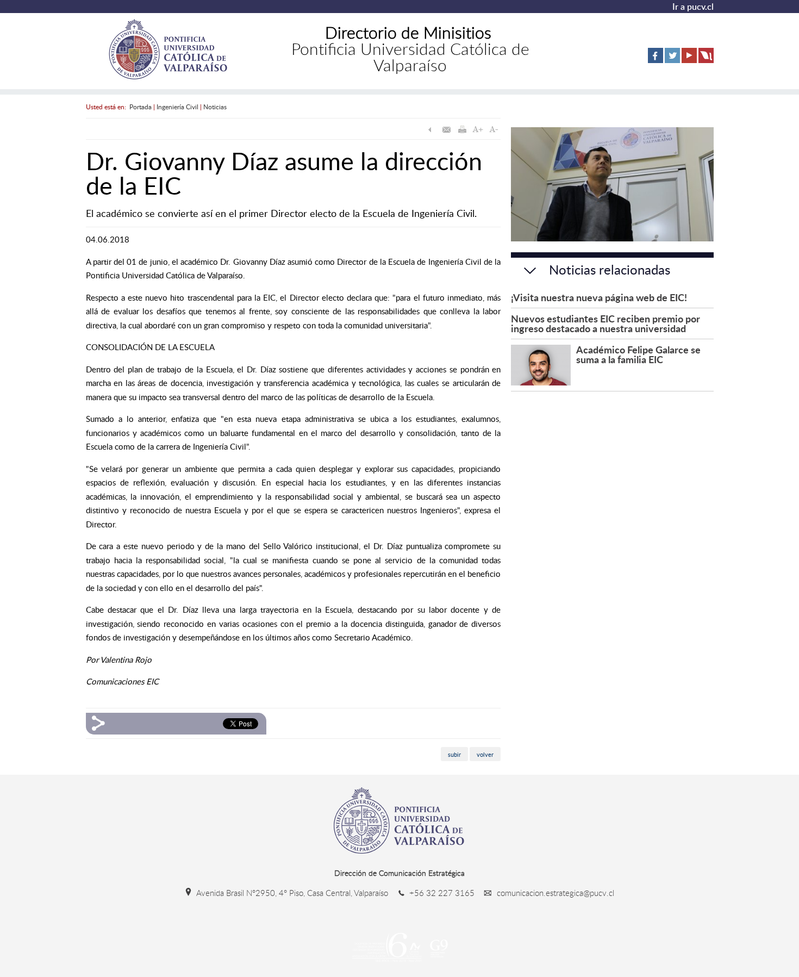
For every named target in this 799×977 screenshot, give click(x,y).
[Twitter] (672, 61)
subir (454, 754)
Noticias (215, 106)
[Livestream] (706, 61)
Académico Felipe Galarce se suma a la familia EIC (638, 354)
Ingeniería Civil (177, 106)
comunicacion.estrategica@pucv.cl (554, 892)
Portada (140, 106)
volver (485, 754)
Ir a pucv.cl (693, 7)
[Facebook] (655, 61)
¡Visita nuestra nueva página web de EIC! (599, 297)
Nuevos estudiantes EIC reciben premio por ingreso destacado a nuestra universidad (605, 323)
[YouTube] (689, 61)
